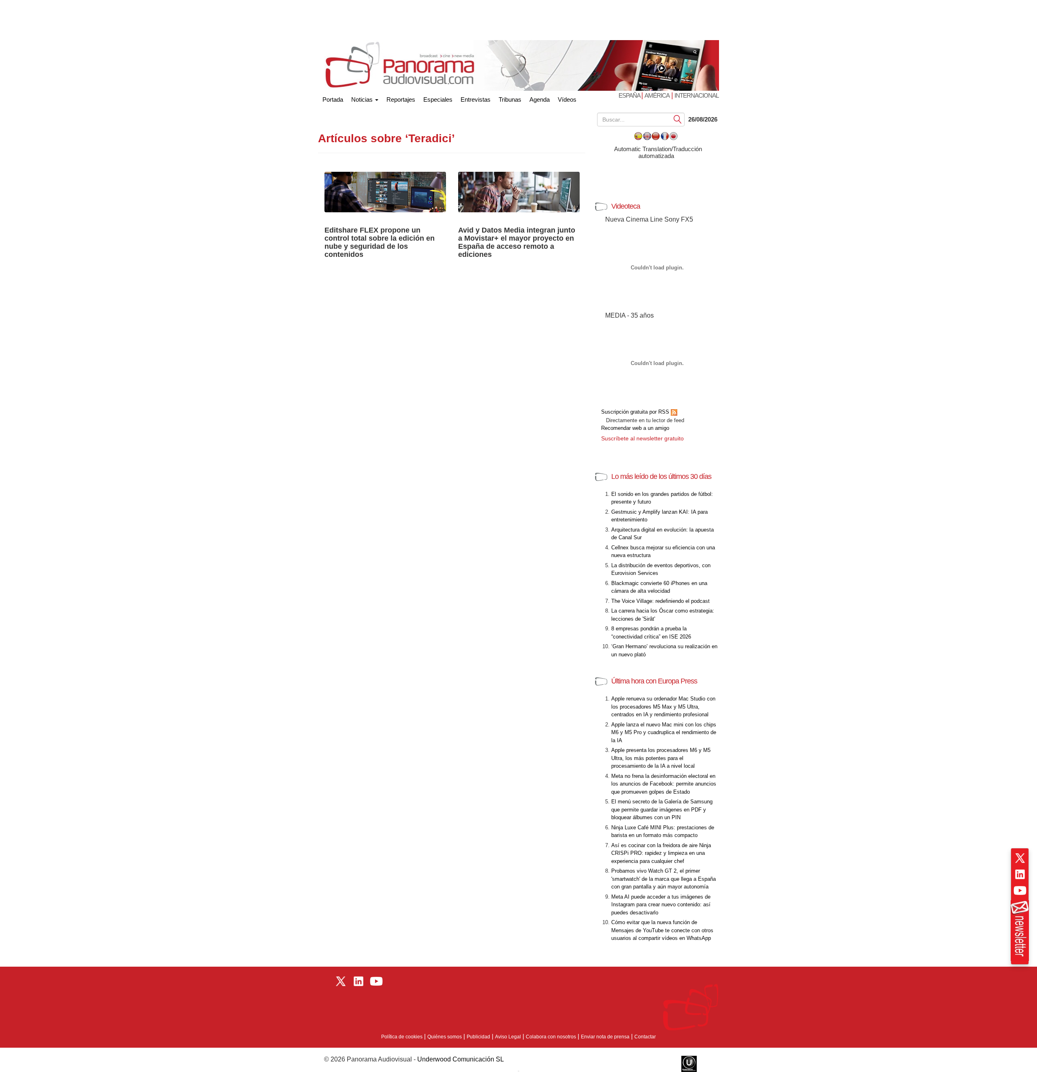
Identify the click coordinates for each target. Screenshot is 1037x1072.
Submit (677, 118)
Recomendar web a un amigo (635, 428)
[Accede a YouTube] (1020, 890)
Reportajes (400, 99)
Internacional (696, 95)
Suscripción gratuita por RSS (636, 412)
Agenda (539, 99)
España (630, 95)
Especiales (437, 99)
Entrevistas (476, 99)
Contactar (645, 1037)
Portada (332, 98)
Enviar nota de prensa (605, 1037)
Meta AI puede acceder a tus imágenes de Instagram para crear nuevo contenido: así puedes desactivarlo (661, 905)
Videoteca (625, 206)
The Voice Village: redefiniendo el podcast (660, 601)
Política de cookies (401, 1037)
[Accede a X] (1020, 858)
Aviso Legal (508, 1037)
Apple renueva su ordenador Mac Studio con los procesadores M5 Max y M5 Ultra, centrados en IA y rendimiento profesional (663, 707)
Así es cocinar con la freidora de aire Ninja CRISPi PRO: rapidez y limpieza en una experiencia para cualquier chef (661, 853)
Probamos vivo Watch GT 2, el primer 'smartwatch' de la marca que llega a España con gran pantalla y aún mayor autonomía (663, 879)
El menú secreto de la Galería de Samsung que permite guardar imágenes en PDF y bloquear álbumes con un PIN (662, 809)
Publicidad (478, 1037)
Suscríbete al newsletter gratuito (642, 438)
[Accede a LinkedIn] (1020, 874)
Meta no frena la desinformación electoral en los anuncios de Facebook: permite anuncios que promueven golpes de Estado (663, 784)
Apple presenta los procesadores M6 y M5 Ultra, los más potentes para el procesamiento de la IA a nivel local (661, 758)
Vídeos (567, 99)
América (657, 95)
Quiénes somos (444, 1037)
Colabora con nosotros (551, 1037)
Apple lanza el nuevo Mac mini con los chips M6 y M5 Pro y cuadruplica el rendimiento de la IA (663, 732)
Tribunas (510, 99)
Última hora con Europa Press (654, 681)
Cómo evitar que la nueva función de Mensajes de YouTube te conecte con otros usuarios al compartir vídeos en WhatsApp (662, 930)
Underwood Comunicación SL (460, 1059)
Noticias (362, 99)
